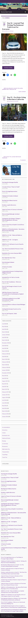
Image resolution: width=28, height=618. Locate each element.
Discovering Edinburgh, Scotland (10, 214)
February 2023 (5, 353)
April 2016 (4, 408)
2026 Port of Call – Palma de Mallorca (12, 235)
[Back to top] (25, 615)
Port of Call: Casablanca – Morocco (11, 282)
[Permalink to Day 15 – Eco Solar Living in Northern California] (14, 112)
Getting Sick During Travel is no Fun (11, 309)
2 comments (23, 160)
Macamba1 (5, 31)
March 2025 (4, 340)
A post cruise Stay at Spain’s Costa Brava (13, 224)
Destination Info (6, 435)
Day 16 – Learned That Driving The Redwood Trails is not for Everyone (13, 26)
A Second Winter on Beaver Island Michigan (13, 304)
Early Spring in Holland (8, 262)
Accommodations (6, 427)
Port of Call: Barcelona (12, 588)
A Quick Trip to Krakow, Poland (8, 579)
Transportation (5, 451)
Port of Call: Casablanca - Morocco (9, 602)
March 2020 (4, 364)
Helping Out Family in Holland (10, 196)
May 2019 (4, 375)
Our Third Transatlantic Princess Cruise (12, 248)
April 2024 (4, 345)
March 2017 (4, 389)
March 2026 (4, 332)
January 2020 (5, 370)
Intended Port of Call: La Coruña (10, 277)
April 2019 (4, 378)
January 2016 (5, 416)
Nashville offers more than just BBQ (11, 253)
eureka (21, 88)
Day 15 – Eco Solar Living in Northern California (16, 98)
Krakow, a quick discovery (9, 205)
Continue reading (8, 67)
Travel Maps (5, 454)
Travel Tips (4, 457)
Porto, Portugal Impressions (9, 191)
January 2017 (5, 394)
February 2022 (5, 362)
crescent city (16, 88)
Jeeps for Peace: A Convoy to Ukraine (12, 209)
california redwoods (8, 88)
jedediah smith (5, 89)
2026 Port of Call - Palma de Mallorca (10, 591)
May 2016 (4, 405)
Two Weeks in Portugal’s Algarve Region (13, 611)
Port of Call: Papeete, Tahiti (9, 313)
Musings (4, 441)
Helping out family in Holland (8, 561)
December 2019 (5, 372)
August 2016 (5, 397)
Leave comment (22, 91)
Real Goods (18, 156)
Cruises (4, 432)
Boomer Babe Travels (6, 12)
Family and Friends (6, 438)
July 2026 (4, 323)
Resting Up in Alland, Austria (9, 200)
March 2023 (4, 351)
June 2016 (4, 402)
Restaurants (5, 446)
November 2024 (5, 342)
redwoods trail (12, 89)
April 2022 (4, 356)
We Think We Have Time (8, 257)
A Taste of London (7, 266)
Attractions (4, 430)
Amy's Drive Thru (8, 156)
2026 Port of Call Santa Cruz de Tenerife (12, 244)
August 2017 (5, 381)
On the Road (11, 31)
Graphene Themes (10, 616)
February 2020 (5, 367)
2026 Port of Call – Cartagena (10, 239)
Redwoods (4, 157)
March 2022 (4, 359)
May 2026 (4, 326)
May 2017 (4, 383)
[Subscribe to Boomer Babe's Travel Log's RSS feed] (1, 1)
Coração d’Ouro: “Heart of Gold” (11, 187)
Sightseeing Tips (6, 449)
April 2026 (4, 329)
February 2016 (5, 413)
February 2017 (5, 392)
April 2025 (4, 337)
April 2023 (4, 348)
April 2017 (4, 386)
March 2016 (4, 411)
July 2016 (4, 400)
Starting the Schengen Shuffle (10, 182)
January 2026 (5, 334)
